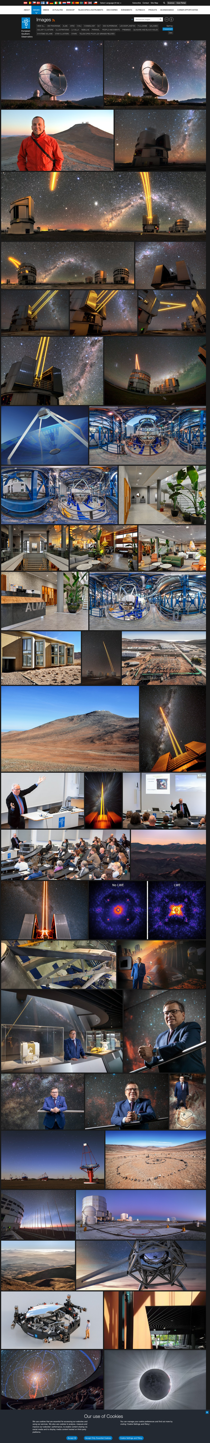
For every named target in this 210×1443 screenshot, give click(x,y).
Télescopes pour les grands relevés (97, 34)
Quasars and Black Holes (145, 30)
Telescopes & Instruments (90, 10)
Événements (126, 10)
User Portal (181, 3)
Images (36, 10)
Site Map (154, 3)
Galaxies (154, 26)
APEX (72, 26)
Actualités (57, 10)
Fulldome (142, 26)
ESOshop (70, 10)
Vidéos (46, 10)
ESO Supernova (110, 26)
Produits (152, 10)
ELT (99, 26)
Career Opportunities (187, 10)
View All (41, 26)
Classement (167, 29)
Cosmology (89, 26)
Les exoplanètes (127, 26)
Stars (74, 34)
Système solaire (45, 34)
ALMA (65, 26)
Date (170, 33)
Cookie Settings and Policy (131, 1438)
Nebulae (85, 30)
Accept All (72, 1438)
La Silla (75, 30)
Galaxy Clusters (45, 30)
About (27, 10)
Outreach (140, 10)
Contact (146, 3)
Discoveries (112, 10)
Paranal (96, 30)
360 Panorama (53, 26)
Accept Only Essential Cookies (98, 1438)
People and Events (111, 30)
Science (171, 3)
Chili (79, 26)
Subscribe (136, 3)
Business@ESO (167, 10)
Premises (126, 30)
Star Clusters (62, 34)
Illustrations (62, 30)
